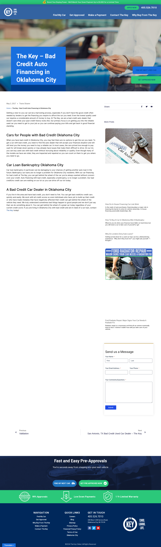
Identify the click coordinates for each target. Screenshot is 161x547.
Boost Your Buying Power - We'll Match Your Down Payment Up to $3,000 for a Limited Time (83, 2)
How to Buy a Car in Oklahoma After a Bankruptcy (124, 220)
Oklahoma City (72, 535)
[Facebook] (89, 528)
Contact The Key (119, 15)
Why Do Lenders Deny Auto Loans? (119, 234)
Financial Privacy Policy (72, 529)
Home (8, 108)
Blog (72, 520)
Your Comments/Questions (115, 380)
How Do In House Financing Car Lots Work (122, 204)
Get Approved (77, 15)
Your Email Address (113, 368)
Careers (72, 516)
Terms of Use (72, 532)
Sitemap (72, 523)
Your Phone (134, 368)
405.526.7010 (149, 7)
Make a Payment (97, 15)
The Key (9, 210)
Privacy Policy (72, 526)
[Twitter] (94, 528)
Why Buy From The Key (144, 15)
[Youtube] (98, 528)
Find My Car (59, 15)
